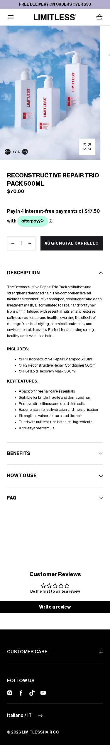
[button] (10, 17)
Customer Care (27, 652)
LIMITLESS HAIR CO (40, 732)
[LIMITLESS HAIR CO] (55, 17)
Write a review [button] (55, 607)
